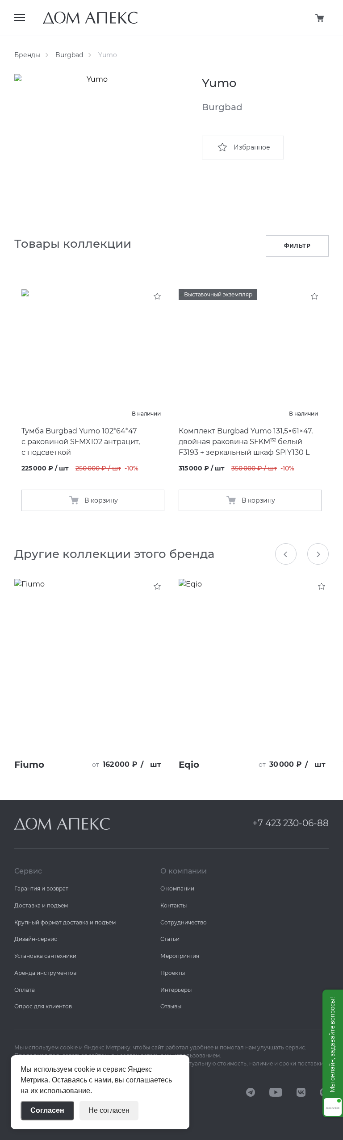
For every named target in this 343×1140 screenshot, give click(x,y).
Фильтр (297, 245)
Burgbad (69, 55)
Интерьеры (176, 989)
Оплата (24, 989)
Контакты (173, 905)
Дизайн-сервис (35, 939)
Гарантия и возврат (41, 888)
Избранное (252, 147)
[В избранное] (157, 296)
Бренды (27, 55)
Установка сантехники (45, 956)
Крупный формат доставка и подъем (65, 922)
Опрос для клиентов (43, 1006)
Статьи (170, 939)
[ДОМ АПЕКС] (250, 1091)
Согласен (47, 1110)
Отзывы (170, 1006)
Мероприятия (179, 956)
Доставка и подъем (41, 905)
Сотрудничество (183, 922)
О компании (177, 888)
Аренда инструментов (45, 972)
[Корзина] (320, 18)
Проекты (172, 972)
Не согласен (109, 1110)
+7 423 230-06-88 (290, 823)
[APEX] (62, 824)
